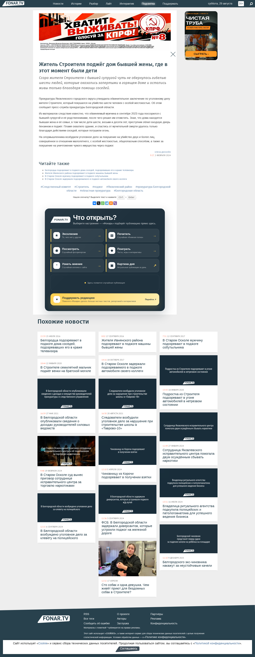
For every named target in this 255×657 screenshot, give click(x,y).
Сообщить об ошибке (97, 623)
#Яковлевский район (119, 187)
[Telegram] (107, 203)
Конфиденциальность (164, 623)
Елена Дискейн (163, 152)
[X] (98, 203)
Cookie (42, 643)
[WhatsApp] (102, 203)
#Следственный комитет (56, 187)
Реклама (156, 618)
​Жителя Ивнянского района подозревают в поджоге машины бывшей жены (81, 173)
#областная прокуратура (95, 190)
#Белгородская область (128, 190)
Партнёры (157, 614)
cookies (110, 633)
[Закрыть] (173, 54)
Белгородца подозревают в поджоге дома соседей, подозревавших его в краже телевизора (89, 170)
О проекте (123, 614)
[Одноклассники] (111, 203)
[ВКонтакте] (94, 203)
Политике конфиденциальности (165, 637)
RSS (86, 614)
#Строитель (82, 187)
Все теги (89, 618)
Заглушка (123, 623)
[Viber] (115, 203)
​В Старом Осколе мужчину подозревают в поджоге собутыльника (76, 176)
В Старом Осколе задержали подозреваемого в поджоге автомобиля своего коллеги (86, 179)
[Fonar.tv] (13, 3)
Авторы (121, 618)
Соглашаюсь (128, 648)
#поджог (98, 187)
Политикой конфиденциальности (217, 643)
